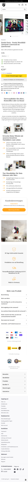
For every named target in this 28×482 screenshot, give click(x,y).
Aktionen (3, 459)
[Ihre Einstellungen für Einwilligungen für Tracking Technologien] (25, 479)
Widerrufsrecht (4, 440)
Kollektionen (4, 404)
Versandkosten (9, 73)
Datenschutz (4, 435)
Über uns (3, 401)
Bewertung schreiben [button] (14, 210)
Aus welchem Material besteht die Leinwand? (13, 311)
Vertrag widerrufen (5, 451)
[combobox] (14, 9)
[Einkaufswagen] (22, 5)
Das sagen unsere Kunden (7, 457)
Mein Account (4, 425)
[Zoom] (22, 33)
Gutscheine (3, 408)
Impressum (3, 431)
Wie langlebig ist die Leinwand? (9, 307)
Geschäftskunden (5, 410)
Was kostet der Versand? (8, 320)
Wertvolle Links (4, 412)
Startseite (3, 39)
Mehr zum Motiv (5, 298)
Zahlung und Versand (6, 438)
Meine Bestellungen (5, 418)
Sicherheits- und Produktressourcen (11, 324)
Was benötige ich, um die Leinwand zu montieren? (11, 303)
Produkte (3, 406)
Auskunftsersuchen (5, 442)
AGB (2, 433)
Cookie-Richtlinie (5, 449)
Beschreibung (5, 294)
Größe (3, 53)
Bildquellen (4, 444)
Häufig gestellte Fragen (6, 421)
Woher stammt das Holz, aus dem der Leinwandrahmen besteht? (11, 315)
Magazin (3, 461)
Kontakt (3, 423)
